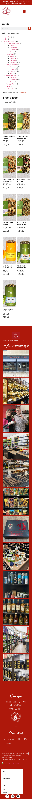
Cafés (4, 39)
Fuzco (8, 86)
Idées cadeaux (6, 778)
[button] (24, 11)
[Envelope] (18, 796)
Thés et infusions (8, 41)
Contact (5, 792)
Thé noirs (13, 60)
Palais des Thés (11, 75)
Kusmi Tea (9, 54)
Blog (4, 789)
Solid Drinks (10, 88)
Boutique (5, 775)
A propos (5, 785)
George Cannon (11, 65)
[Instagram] (13, 796)
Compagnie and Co (12, 43)
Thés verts (13, 50)
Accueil (5, 92)
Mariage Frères (11, 84)
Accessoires (7, 37)
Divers (12, 52)
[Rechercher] (29, 28)
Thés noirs (13, 47)
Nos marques (6, 782)
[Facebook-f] (7, 796)
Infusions (13, 45)
